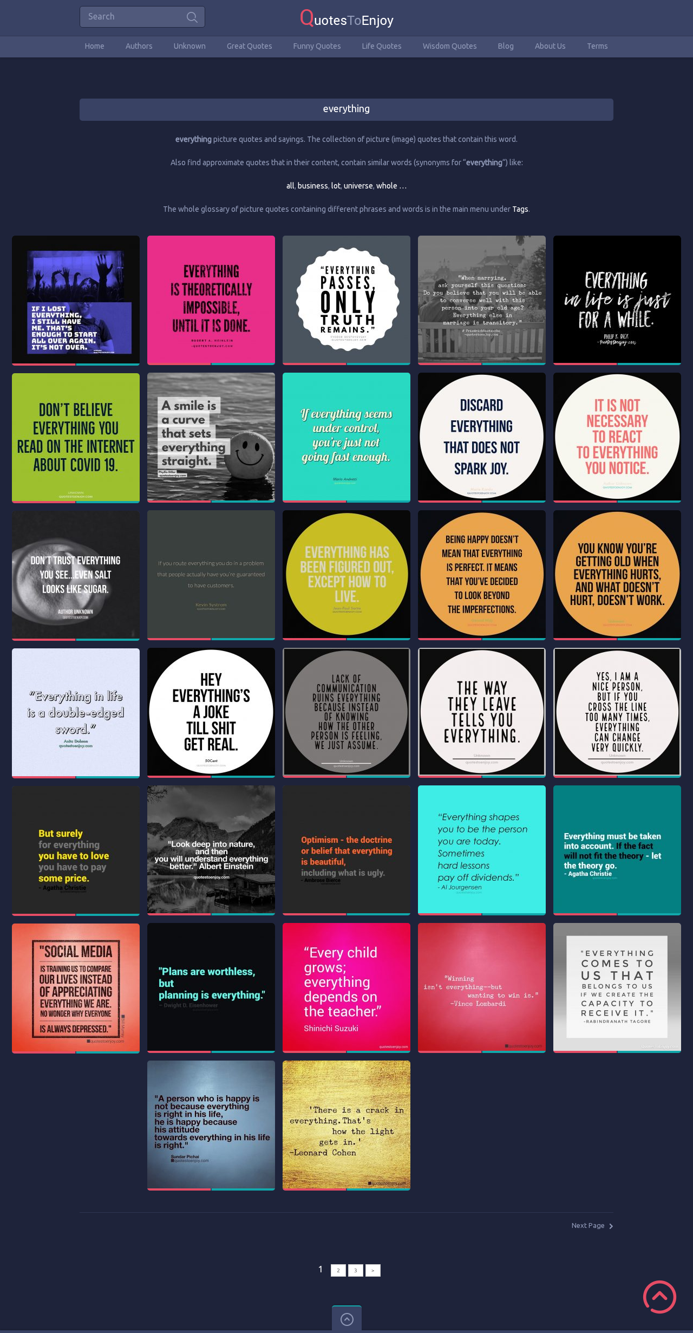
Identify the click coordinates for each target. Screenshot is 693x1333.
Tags (520, 209)
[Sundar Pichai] (211, 1065)
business (313, 185)
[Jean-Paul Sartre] (346, 515)
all (290, 185)
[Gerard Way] (482, 515)
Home (94, 46)
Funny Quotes (317, 46)
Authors (139, 46)
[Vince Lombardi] (482, 928)
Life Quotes (382, 46)
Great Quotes (249, 46)
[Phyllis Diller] (211, 377)
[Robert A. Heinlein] (211, 240)
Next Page (588, 1225)
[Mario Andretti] (346, 377)
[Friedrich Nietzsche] (482, 240)
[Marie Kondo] (482, 377)
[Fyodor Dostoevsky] (346, 240)
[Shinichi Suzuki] (346, 928)
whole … (391, 185)
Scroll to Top (660, 1297)
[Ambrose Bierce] (346, 790)
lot (336, 185)
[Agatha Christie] (617, 790)
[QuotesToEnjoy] (346, 17)
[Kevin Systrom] (211, 515)
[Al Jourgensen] (482, 790)
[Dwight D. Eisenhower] (211, 928)
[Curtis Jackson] (211, 653)
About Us (550, 46)
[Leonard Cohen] (346, 1065)
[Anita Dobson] (76, 653)
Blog (506, 46)
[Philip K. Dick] (617, 240)
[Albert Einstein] (211, 790)
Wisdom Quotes (450, 46)
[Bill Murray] (76, 928)
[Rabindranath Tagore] (617, 928)
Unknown (190, 46)
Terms (597, 46)
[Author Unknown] (76, 240)
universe (358, 185)
